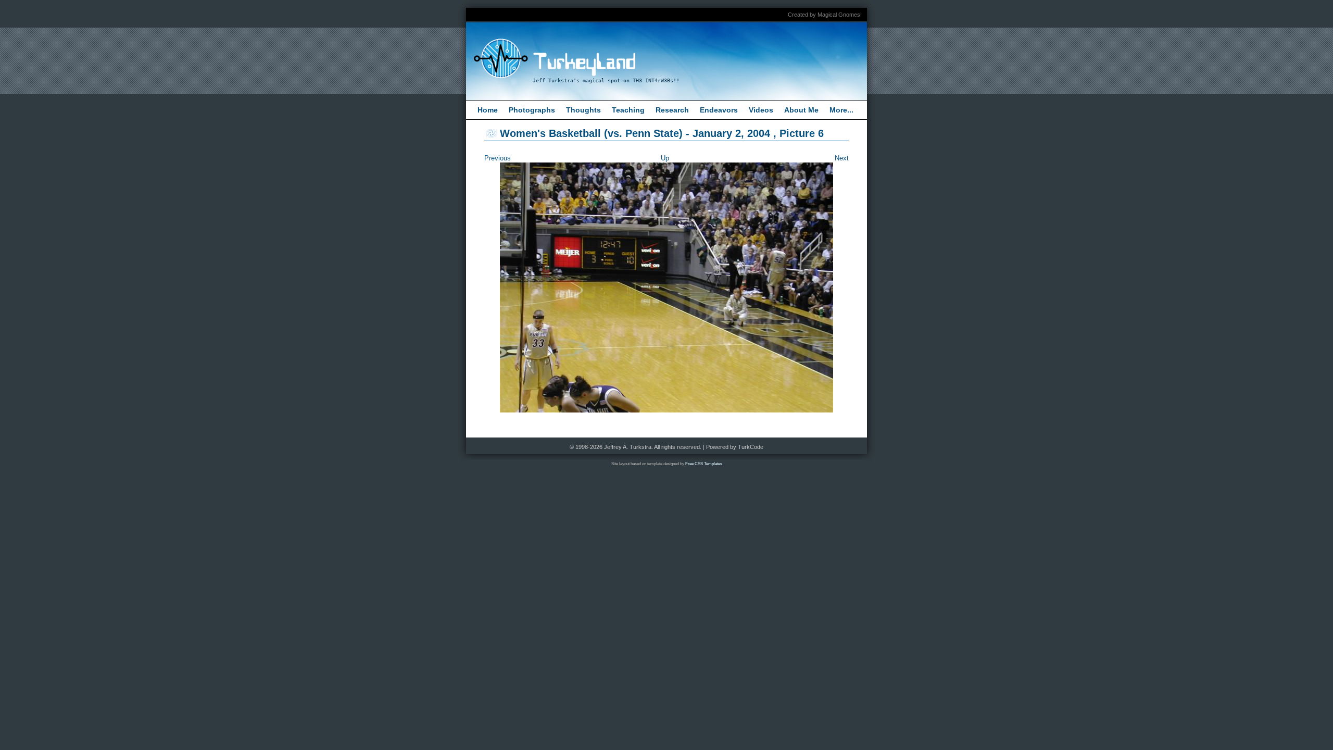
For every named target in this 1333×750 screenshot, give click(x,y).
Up (665, 158)
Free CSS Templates (703, 463)
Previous (497, 158)
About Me (801, 110)
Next (842, 158)
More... (841, 110)
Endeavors (719, 110)
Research (672, 110)
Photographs (532, 110)
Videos (761, 110)
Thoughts (583, 110)
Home (487, 110)
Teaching (628, 110)
